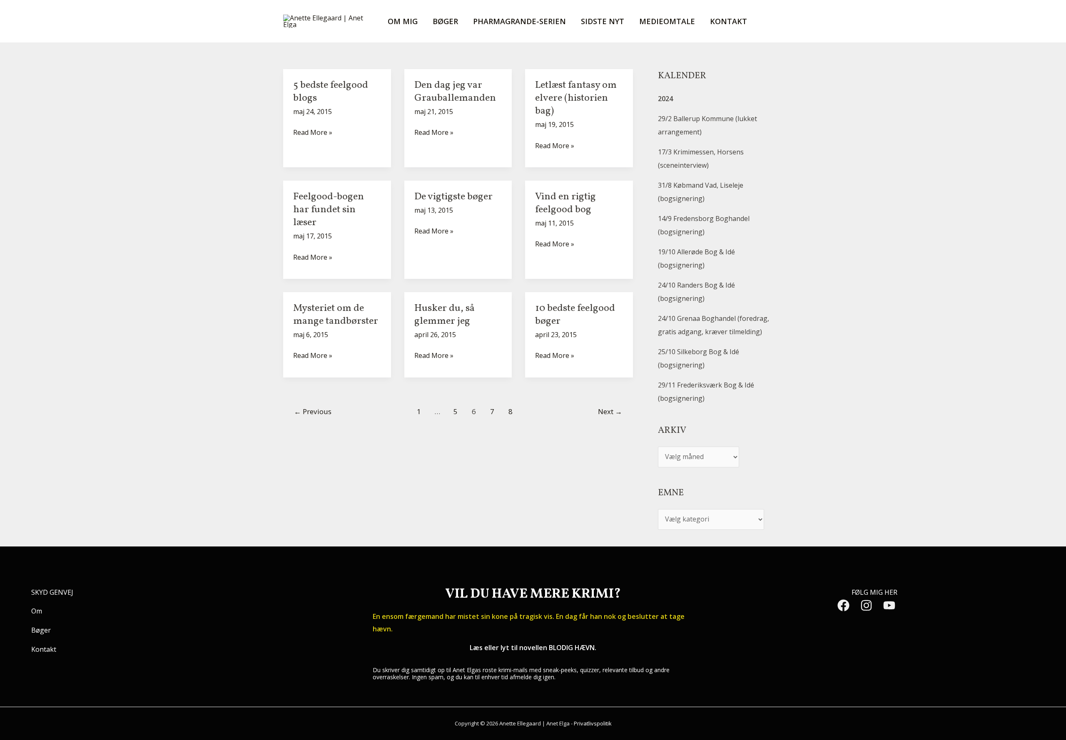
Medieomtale (667, 21)
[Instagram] (866, 605)
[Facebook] (843, 605)
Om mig (403, 21)
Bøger (445, 21)
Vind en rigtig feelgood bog (565, 203)
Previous (312, 411)
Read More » (312, 132)
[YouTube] (889, 605)
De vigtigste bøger (453, 197)
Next (610, 411)
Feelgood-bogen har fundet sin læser (328, 210)
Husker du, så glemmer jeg (444, 314)
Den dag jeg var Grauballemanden (455, 91)
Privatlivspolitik (593, 723)
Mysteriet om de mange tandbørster (335, 314)
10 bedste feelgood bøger (575, 314)
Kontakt (728, 21)
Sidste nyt (602, 21)
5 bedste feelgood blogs (330, 91)
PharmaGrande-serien (519, 21)
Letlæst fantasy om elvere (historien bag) (576, 98)
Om (36, 611)
